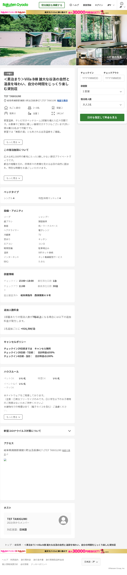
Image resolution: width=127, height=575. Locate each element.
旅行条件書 (38, 560)
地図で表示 (62, 100)
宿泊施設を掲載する (51, 5)
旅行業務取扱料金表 (55, 560)
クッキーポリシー (39, 564)
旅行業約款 (26, 560)
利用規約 (14, 560)
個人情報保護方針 (10, 564)
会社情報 (24, 564)
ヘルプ (5, 560)
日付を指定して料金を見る (102, 117)
